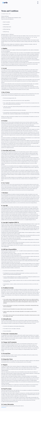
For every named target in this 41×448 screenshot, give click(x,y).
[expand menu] (37, 2)
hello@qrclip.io (3, 407)
